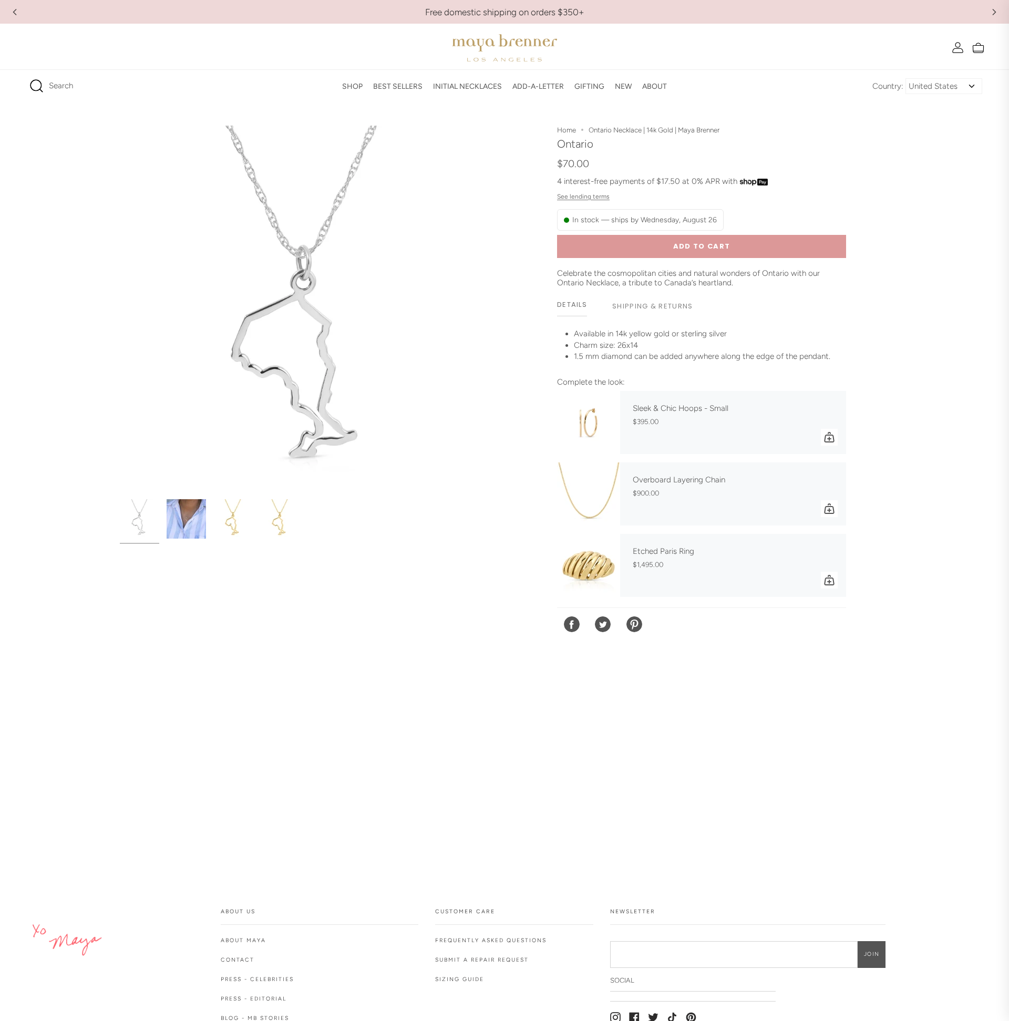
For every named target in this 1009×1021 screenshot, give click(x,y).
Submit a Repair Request (482, 959)
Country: (887, 86)
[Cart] (978, 47)
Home (566, 130)
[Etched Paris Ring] (588, 565)
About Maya (243, 940)
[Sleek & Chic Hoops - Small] (588, 422)
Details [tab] (572, 305)
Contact (237, 959)
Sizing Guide (459, 979)
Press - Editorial (253, 998)
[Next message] (994, 12)
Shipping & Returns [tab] (652, 306)
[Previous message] (14, 12)
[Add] (829, 437)
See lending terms (583, 196)
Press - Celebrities (257, 979)
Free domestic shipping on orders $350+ (504, 12)
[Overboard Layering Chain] (588, 493)
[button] (352, 86)
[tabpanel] (701, 349)
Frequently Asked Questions (491, 940)
